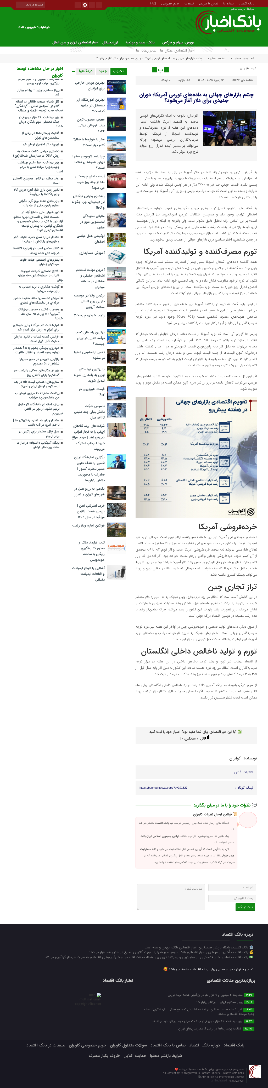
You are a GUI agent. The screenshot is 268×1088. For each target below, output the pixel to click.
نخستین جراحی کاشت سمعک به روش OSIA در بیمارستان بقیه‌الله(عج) (36, 153)
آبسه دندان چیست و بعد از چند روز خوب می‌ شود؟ (90, 182)
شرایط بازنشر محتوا (242, 8)
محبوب (119, 71)
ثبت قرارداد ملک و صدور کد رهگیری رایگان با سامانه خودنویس (92, 551)
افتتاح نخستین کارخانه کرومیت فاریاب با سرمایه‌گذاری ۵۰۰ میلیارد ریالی (40, 275)
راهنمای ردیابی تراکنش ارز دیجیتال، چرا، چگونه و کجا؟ (88, 201)
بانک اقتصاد (246, 3)
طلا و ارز (244, 69)
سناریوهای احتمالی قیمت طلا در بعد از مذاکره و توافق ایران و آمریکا (36, 384)
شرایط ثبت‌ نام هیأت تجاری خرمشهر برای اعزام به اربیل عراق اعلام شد (36, 327)
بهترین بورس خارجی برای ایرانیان (90, 85)
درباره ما (228, 3)
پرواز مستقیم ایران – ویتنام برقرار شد (38, 92)
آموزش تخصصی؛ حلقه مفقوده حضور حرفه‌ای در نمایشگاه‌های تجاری (36, 300)
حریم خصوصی (170, 3)
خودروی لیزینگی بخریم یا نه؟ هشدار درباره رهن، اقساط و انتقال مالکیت (36, 350)
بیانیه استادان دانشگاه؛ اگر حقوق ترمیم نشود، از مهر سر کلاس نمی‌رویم (40, 409)
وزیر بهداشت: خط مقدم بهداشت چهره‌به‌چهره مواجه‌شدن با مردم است (40, 167)
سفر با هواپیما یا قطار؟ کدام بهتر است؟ (89, 142)
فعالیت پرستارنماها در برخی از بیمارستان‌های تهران (40, 135)
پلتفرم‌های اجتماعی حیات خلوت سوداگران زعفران (39, 262)
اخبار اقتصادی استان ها (177, 50)
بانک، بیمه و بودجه (140, 42)
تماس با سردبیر (208, 3)
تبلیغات (189, 3)
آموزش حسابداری (92, 253)
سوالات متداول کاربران (128, 1045)
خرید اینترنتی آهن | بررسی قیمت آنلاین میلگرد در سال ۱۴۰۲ (91, 511)
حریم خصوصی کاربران (87, 1045)
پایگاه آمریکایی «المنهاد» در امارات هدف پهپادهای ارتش (38, 445)
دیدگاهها (85, 71)
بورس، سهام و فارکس (178, 42)
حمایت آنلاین (135, 1055)
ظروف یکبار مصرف (104, 1055)
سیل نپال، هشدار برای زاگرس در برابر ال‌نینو (39, 433)
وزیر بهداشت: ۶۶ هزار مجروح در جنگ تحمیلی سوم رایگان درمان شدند (41, 122)
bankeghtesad (219, 1081)
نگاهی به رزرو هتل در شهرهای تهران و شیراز (89, 491)
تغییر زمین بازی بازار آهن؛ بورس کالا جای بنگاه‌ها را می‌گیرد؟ (36, 192)
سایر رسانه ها (146, 50)
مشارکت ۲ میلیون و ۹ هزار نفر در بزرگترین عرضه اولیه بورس (38, 81)
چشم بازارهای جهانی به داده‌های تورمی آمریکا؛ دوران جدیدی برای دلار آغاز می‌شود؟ (196, 98)
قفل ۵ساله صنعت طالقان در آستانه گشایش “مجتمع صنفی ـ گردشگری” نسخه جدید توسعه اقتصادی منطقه (39, 106)
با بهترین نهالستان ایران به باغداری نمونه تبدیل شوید (89, 375)
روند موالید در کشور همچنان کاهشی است (36, 180)
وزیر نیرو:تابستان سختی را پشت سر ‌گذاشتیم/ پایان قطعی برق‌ (36, 372)
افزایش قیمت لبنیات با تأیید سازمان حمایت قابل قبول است (36, 338)
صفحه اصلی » (216, 58)
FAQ (153, 3)
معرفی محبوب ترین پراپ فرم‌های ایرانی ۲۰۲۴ (91, 125)
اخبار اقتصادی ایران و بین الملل (75, 42)
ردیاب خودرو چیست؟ (89, 315)
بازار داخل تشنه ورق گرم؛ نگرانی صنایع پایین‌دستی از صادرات (39, 203)
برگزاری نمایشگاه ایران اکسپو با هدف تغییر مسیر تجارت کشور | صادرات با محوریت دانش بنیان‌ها (89, 469)
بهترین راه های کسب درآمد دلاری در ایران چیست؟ (90, 338)
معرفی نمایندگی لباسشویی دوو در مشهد (92, 221)
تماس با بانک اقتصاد (168, 1045)
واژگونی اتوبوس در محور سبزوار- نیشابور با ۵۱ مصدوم (39, 361)
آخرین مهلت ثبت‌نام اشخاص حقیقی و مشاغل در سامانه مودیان (90, 278)
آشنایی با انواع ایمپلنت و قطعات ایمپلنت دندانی (88, 573)
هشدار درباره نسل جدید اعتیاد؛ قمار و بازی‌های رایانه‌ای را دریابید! (36, 239)
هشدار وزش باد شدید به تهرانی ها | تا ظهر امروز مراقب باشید (36, 422)
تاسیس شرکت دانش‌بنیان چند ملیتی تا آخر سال (89, 411)
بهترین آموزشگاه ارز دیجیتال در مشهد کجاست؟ (91, 105)
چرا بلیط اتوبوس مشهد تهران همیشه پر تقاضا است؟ (88, 162)
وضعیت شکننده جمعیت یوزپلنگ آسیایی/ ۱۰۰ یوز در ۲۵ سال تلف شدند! (40, 314)
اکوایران (235, 758)
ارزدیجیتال (110, 42)
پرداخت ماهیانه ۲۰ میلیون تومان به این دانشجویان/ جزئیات (37, 395)
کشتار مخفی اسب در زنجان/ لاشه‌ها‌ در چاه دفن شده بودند (36, 250)
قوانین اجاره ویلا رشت (88, 525)
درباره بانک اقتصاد (204, 1045)
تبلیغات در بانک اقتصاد (45, 1045)
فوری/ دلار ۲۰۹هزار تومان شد (41, 144)
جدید (103, 71)
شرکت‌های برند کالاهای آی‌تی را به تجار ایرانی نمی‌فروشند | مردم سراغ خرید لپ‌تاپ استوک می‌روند (88, 437)
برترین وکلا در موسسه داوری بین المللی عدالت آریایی (89, 301)
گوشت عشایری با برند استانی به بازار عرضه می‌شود (39, 289)
